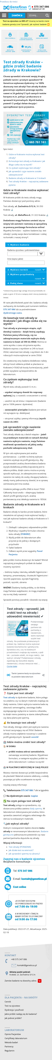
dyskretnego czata (12, 312)
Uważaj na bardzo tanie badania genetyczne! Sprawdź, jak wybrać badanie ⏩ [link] (26, 22)
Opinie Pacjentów (13, 1034)
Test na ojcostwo (12, 1005)
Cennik (8, 1001)
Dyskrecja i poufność (14, 1010)
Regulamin (9, 1050)
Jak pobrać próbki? (13, 1018)
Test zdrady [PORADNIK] (20, 847)
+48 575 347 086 (19, 959)
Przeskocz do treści (8, 1)
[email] (27, 965)
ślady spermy (36, 808)
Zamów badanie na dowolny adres (20, 980)
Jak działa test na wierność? (21, 850)
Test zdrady (9, 697)
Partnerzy (9, 1046)
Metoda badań (11, 1042)
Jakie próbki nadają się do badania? (21, 1014)
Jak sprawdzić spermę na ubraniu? (24, 853)
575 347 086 (9, 309)
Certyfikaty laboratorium (16, 1038)
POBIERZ (25, 534)
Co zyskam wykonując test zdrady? (24, 168)
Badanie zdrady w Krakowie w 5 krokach (27, 178)
